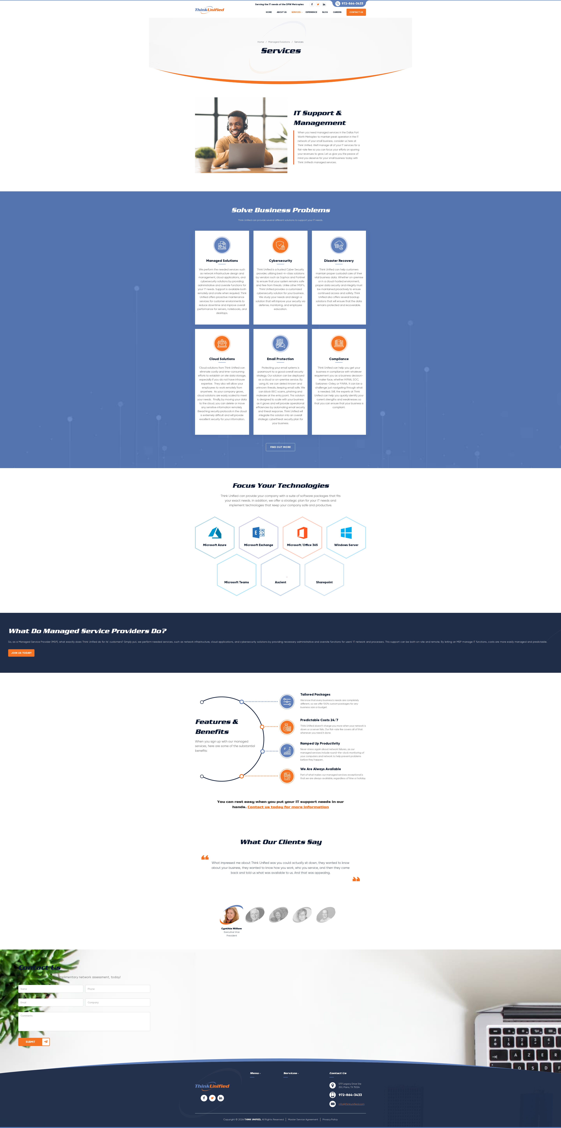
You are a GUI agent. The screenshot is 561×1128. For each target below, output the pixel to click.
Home (269, 12)
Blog (325, 12)
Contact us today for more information (288, 807)
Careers (337, 12)
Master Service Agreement (303, 1119)
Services (296, 12)
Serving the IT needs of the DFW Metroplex (279, 4)
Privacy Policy (330, 1119)
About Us (281, 12)
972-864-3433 (352, 3)
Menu (254, 1073)
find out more (280, 447)
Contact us (356, 12)
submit (30, 1042)
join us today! (21, 652)
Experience (311, 12)
